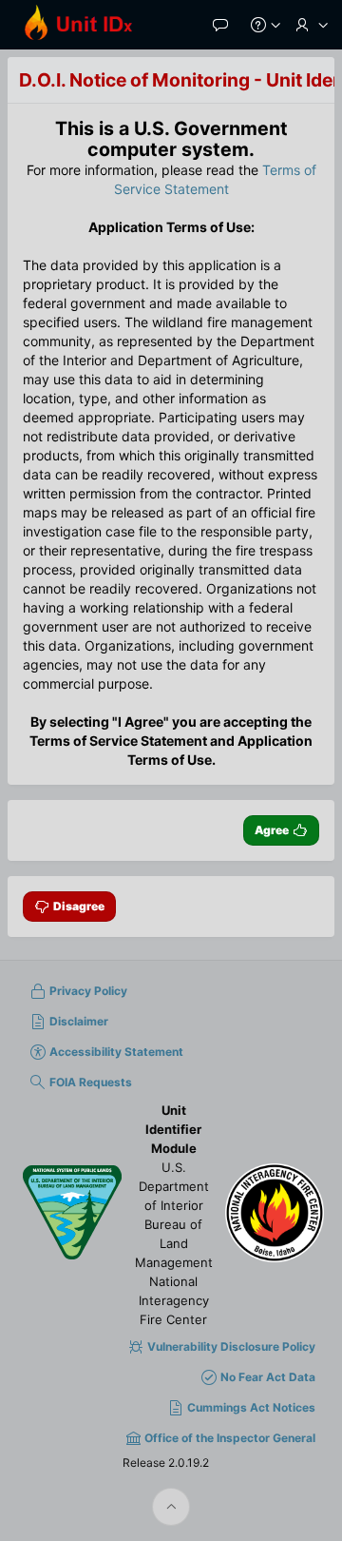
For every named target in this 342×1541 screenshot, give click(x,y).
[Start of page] (171, 1507)
